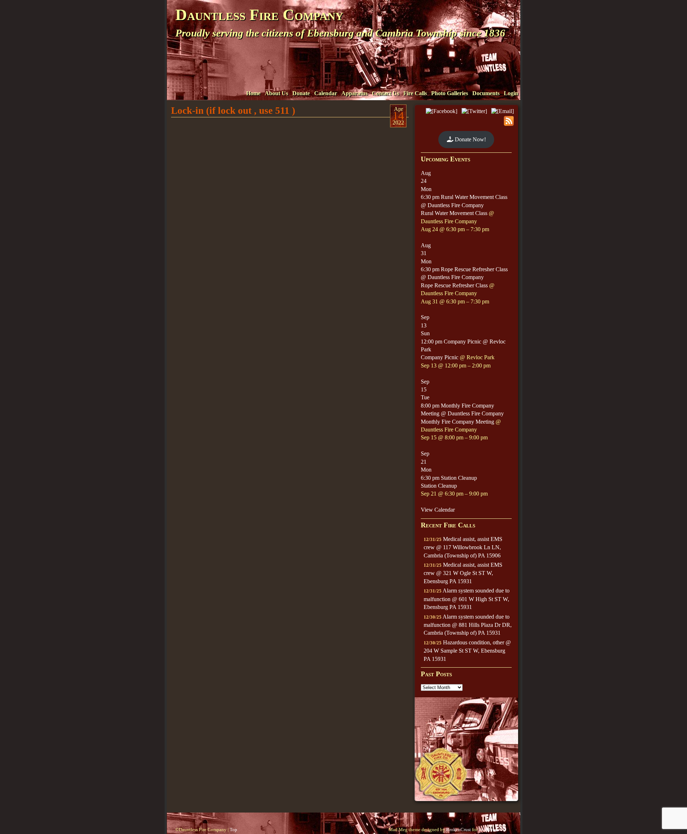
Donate (301, 93)
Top (233, 829)
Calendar (325, 93)
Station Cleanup (439, 486)
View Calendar (438, 510)
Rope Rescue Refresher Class (454, 285)
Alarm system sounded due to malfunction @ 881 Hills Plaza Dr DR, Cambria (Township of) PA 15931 (468, 625)
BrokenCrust (458, 829)
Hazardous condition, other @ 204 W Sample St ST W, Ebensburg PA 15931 (467, 650)
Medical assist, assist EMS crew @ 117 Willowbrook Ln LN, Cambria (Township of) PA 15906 (463, 547)
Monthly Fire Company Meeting (457, 422)
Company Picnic (439, 357)
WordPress (488, 829)
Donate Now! (469, 139)
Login (511, 93)
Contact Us (385, 93)
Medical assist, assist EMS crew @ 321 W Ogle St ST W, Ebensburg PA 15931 (463, 573)
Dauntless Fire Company (259, 15)
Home (253, 93)
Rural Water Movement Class (454, 213)
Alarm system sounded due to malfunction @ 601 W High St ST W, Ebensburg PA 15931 (467, 598)
